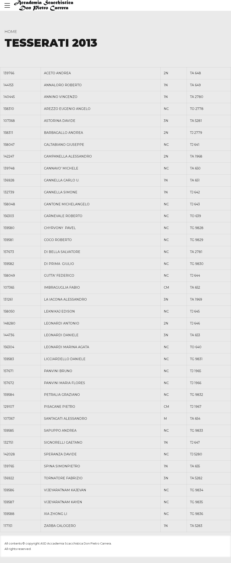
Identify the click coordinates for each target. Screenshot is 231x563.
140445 (9, 97)
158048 (9, 204)
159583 (8, 359)
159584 (8, 395)
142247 (8, 156)
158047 (9, 145)
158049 (9, 275)
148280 (9, 323)
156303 (8, 216)
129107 (8, 407)
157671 (8, 371)
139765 (8, 466)
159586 (8, 490)
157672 (8, 383)
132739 (8, 192)
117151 (7, 526)
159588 (8, 514)
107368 (9, 121)
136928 (8, 180)
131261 (8, 299)
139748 (9, 168)
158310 (8, 109)
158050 (9, 311)
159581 (8, 240)
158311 (8, 133)
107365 (8, 287)
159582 (8, 264)
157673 (8, 252)
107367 (9, 419)
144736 (8, 335)
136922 (8, 478)
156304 (8, 347)
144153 (8, 85)
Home (11, 31)
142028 (9, 454)
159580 (8, 228)
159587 (8, 502)
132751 (8, 442)
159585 (8, 431)
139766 (8, 73)
